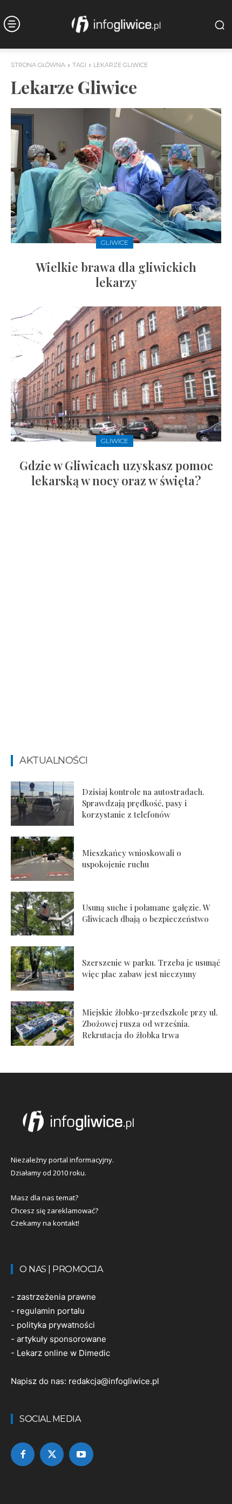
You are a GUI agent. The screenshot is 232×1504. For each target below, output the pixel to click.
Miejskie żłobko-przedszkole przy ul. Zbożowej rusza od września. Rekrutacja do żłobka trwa (150, 1023)
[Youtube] (81, 1454)
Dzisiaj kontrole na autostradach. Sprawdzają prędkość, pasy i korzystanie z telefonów (143, 803)
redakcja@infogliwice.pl (114, 1381)
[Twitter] (52, 1454)
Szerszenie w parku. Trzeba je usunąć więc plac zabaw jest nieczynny (151, 968)
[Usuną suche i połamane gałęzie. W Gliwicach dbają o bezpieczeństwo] (42, 914)
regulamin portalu (51, 1311)
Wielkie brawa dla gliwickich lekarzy (116, 275)
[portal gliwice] (116, 1121)
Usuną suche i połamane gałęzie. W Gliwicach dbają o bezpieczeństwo (146, 913)
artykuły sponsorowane (61, 1339)
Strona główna (38, 65)
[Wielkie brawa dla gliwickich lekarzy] (116, 175)
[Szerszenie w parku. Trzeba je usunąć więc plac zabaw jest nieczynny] (42, 968)
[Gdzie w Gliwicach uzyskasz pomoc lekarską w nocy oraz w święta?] (116, 374)
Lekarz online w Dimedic (63, 1353)
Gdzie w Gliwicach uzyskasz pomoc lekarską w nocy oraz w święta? (116, 473)
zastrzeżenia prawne (56, 1297)
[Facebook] (23, 1454)
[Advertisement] (116, 626)
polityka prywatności (56, 1325)
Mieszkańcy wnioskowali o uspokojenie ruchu (131, 858)
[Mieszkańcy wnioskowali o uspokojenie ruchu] (42, 859)
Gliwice (114, 242)
